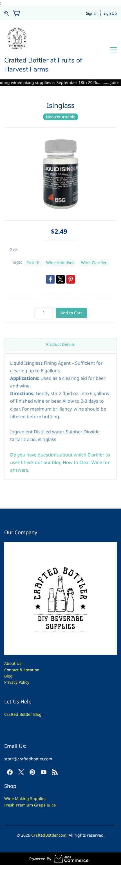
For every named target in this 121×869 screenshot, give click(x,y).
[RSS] (55, 772)
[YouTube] (43, 772)
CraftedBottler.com (48, 835)
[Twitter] (60, 279)
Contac (10, 669)
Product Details (60, 344)
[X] (21, 772)
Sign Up (110, 13)
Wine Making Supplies (25, 798)
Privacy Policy (16, 682)
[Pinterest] (70, 279)
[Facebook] (50, 279)
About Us (12, 663)
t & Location (28, 669)
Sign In (92, 13)
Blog (8, 676)
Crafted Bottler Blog (23, 714)
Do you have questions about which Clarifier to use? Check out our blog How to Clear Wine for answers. (60, 462)
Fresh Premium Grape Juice (30, 805)
